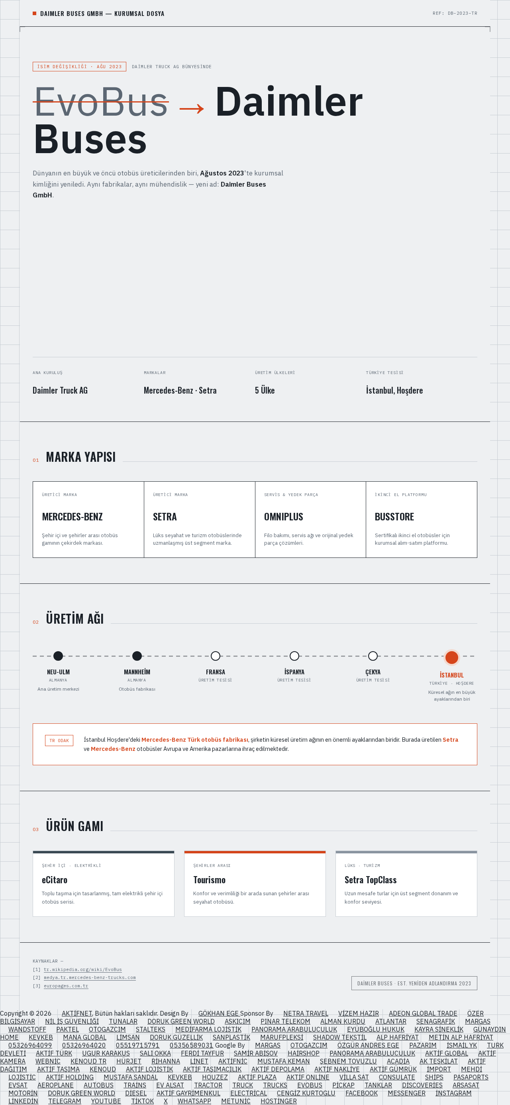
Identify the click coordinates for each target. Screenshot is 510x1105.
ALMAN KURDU (342, 1021)
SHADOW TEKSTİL (340, 1037)
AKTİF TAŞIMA (58, 1069)
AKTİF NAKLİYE (337, 1069)
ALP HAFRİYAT (398, 1037)
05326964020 (84, 1045)
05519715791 (138, 1045)
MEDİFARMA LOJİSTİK (208, 1029)
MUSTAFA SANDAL (131, 1077)
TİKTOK (142, 1101)
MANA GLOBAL (84, 1037)
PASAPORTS (470, 1077)
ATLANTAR (390, 1021)
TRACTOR (208, 1085)
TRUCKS (275, 1085)
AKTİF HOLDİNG (70, 1077)
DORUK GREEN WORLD (181, 1021)
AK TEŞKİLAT (439, 1061)
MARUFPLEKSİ (281, 1037)
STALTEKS (150, 1029)
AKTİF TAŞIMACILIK (212, 1069)
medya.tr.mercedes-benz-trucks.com (90, 977)
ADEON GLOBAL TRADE (423, 1013)
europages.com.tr (66, 986)
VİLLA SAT (354, 1077)
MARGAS (477, 1021)
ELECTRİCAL (248, 1093)
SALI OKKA (155, 1053)
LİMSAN (128, 1037)
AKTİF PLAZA (257, 1077)
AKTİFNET (77, 1013)
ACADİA (398, 1061)
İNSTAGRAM (453, 1093)
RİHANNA (165, 1061)
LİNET (199, 1061)
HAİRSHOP (304, 1053)
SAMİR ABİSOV (256, 1053)
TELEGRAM (64, 1101)
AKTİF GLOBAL (446, 1053)
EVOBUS (309, 1085)
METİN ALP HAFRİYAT (461, 1037)
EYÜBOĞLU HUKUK (375, 1029)
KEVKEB (41, 1037)
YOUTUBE (106, 1101)
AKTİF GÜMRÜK (393, 1069)
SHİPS (434, 1077)
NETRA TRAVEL (305, 1013)
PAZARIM (423, 1045)
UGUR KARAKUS (106, 1053)
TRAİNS (135, 1085)
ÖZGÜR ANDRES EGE (368, 1045)
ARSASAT (466, 1085)
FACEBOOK (361, 1093)
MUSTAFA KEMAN (283, 1061)
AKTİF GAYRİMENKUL (188, 1093)
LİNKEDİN (23, 1101)
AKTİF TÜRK (54, 1053)
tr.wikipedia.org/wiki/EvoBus (83, 969)
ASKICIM (238, 1021)
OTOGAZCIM (107, 1029)
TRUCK (242, 1085)
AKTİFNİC (232, 1061)
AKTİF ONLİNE (308, 1077)
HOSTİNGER (279, 1101)
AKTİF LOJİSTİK (149, 1069)
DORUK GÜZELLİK (176, 1037)
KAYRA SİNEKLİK (438, 1029)
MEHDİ (471, 1069)
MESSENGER (407, 1093)
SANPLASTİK (231, 1037)
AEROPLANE (55, 1085)
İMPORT (439, 1069)
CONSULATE (397, 1077)
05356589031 (192, 1045)
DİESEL (136, 1093)
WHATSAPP (194, 1101)
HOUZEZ (215, 1077)
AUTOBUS (99, 1085)
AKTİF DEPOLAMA (277, 1069)
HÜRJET (128, 1061)
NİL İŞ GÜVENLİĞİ (72, 1021)
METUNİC (236, 1101)
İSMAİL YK (462, 1045)
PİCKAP (343, 1085)
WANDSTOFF (27, 1029)
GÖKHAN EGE (219, 1013)
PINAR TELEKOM (285, 1021)
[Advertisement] (255, 279)
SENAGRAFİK (435, 1021)
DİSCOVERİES (422, 1085)
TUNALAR (123, 1021)
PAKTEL (67, 1029)
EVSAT (17, 1085)
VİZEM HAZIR (358, 1013)
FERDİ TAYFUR (202, 1053)
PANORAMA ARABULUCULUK (294, 1029)
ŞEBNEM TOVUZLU (348, 1061)
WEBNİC (48, 1061)
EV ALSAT (170, 1085)
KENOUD (103, 1069)
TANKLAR (378, 1085)
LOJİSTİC (22, 1077)
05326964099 (30, 1045)
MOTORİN (23, 1093)
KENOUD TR (88, 1061)
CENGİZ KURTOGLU (306, 1093)
